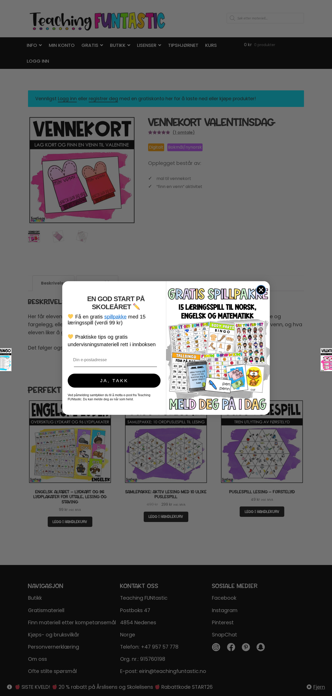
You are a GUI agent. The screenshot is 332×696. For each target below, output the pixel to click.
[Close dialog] (261, 289)
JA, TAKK (114, 380)
